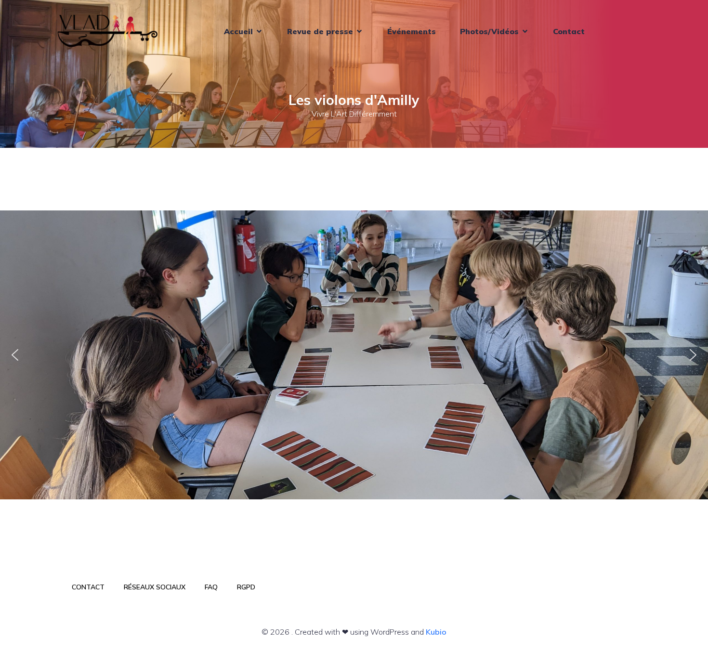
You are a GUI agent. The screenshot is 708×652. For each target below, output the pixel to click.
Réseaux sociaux (154, 587)
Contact (569, 31)
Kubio (436, 632)
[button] (15, 355)
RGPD (246, 587)
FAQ (211, 587)
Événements (411, 31)
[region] (354, 354)
